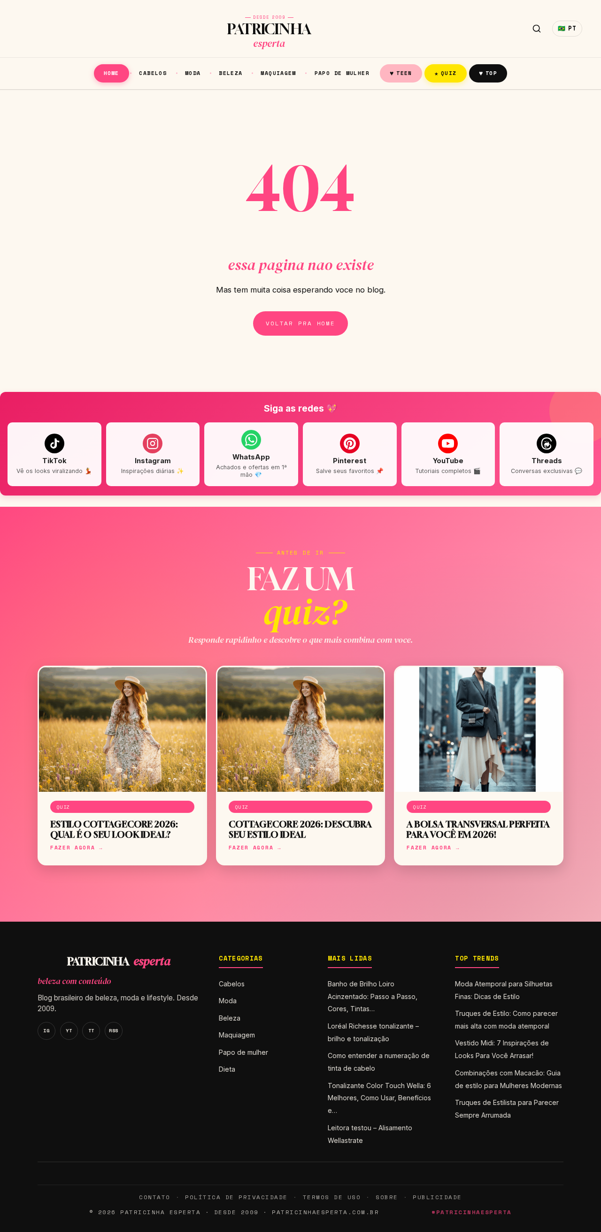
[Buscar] (536, 28)
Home (111, 73)
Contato (154, 1197)
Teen (401, 73)
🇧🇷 (567, 28)
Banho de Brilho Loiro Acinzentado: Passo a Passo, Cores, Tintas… (372, 996)
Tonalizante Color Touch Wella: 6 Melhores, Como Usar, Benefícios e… (379, 1098)
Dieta (227, 1069)
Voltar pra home (300, 323)
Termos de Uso (332, 1197)
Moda (193, 73)
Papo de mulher (342, 73)
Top (488, 73)
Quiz (445, 73)
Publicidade (437, 1197)
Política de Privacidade (236, 1197)
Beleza (230, 73)
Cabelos (153, 73)
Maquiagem (278, 73)
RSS (113, 1030)
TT (91, 1030)
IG (46, 1030)
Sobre (387, 1197)
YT (69, 1030)
